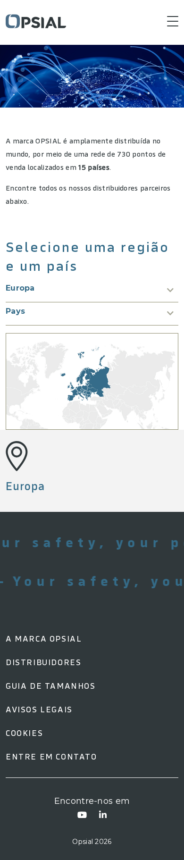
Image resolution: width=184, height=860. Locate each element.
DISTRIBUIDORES (43, 662)
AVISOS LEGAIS (39, 709)
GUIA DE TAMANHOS (51, 685)
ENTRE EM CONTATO (51, 756)
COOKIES (24, 732)
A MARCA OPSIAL (44, 638)
